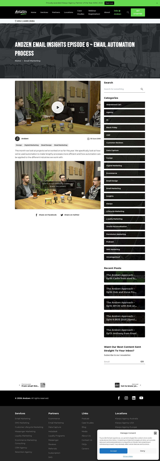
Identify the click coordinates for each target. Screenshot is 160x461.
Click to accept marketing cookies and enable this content (57, 185)
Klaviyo (109, 204)
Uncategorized (113, 257)
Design (109, 158)
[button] (155, 433)
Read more (109, 3)
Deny (142, 451)
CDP (108, 135)
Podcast (110, 242)
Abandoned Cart (113, 105)
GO (142, 361)
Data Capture (112, 150)
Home (18, 61)
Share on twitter (71, 215)
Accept (113, 451)
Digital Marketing (114, 165)
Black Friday (111, 127)
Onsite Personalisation (116, 226)
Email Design (112, 181)
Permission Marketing (116, 234)
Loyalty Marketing (114, 219)
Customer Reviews (114, 143)
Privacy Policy (128, 456)
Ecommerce (111, 173)
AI (107, 120)
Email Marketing (32, 61)
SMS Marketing (113, 249)
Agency (109, 112)
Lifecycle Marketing (115, 211)
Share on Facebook (47, 215)
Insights (109, 196)
